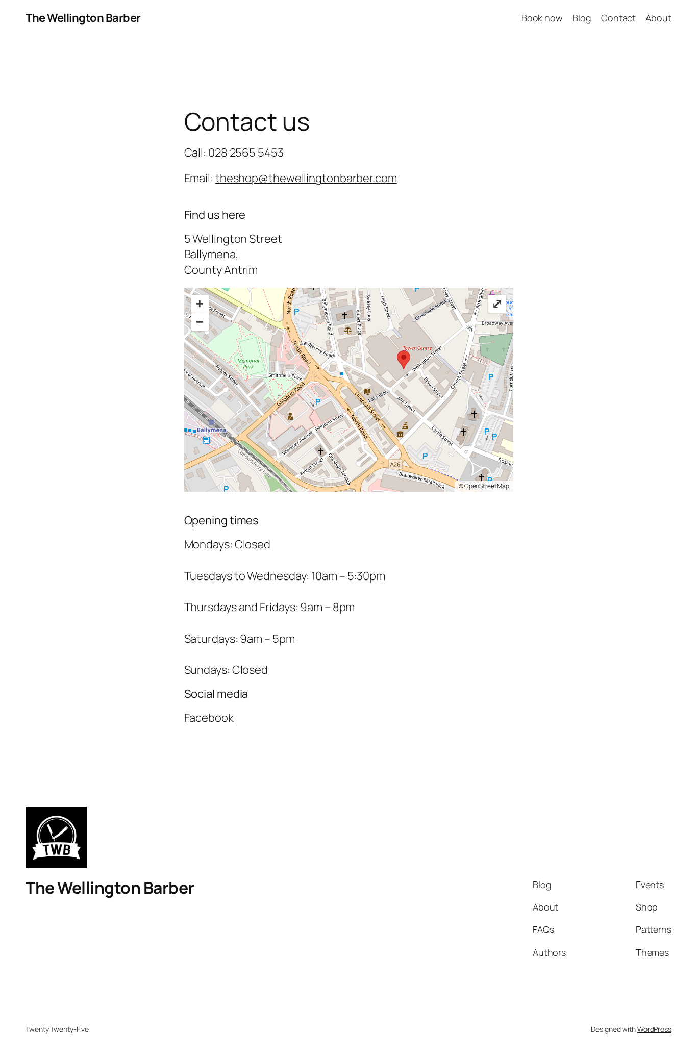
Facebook (209, 717)
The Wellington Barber (83, 18)
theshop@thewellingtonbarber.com (306, 178)
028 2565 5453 (246, 152)
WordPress (654, 1029)
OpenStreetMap (486, 486)
